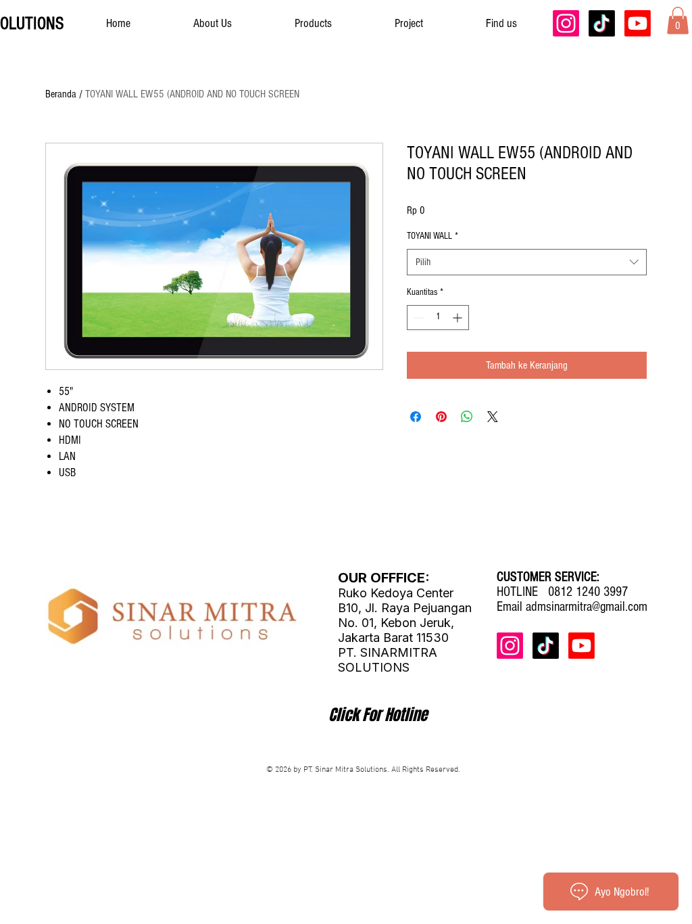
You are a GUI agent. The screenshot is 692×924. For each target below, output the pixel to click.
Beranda (60, 94)
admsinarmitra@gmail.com (586, 606)
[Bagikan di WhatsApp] (467, 417)
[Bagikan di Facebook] (415, 417)
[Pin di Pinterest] (441, 417)
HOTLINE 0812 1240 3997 (562, 591)
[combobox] (527, 262)
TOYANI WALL (432, 236)
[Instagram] (566, 23)
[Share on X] (493, 417)
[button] (677, 20)
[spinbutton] (438, 317)
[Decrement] (417, 317)
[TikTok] (602, 23)
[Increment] (458, 317)
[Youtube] (637, 23)
